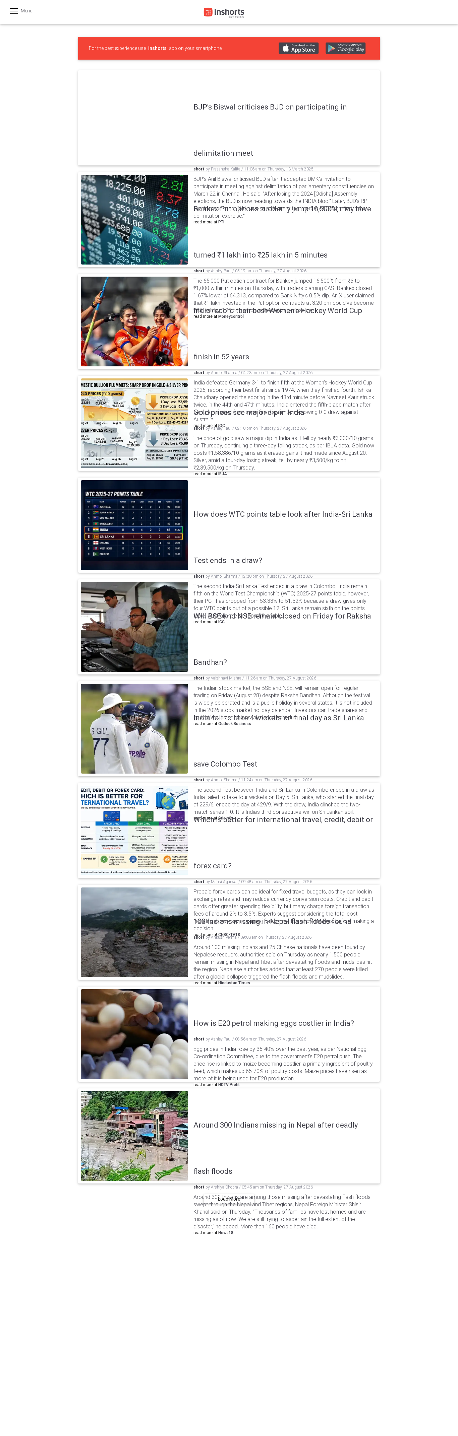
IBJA (222, 474)
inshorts (157, 48)
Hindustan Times (234, 983)
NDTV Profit (229, 1084)
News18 (225, 1232)
